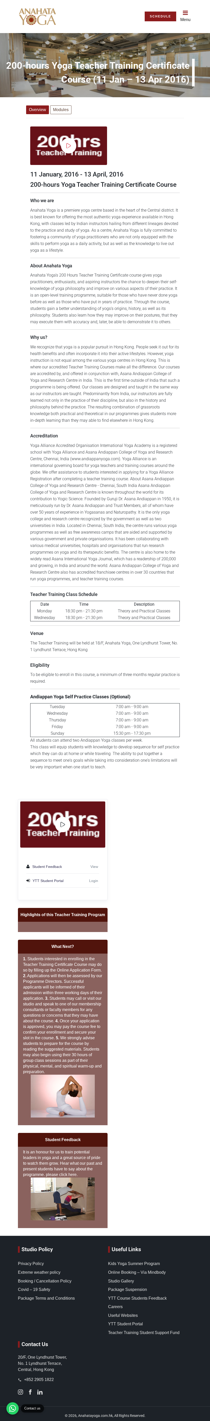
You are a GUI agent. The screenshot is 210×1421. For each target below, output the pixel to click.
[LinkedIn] (40, 1391)
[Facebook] (30, 1391)
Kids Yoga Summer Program (134, 1263)
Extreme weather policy (39, 1272)
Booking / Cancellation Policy (44, 1281)
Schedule (160, 16)
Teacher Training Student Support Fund (144, 1332)
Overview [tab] (37, 109)
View (94, 867)
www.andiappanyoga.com (95, 458)
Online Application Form (79, 970)
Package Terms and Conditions (46, 1298)
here (72, 1174)
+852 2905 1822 (38, 1379)
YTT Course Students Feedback (137, 1298)
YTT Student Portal (125, 1324)
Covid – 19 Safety (34, 1289)
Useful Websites (123, 1315)
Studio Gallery (121, 1281)
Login (93, 881)
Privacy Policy (31, 1263)
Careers (115, 1307)
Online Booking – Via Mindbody (137, 1272)
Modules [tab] (61, 109)
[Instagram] (20, 1391)
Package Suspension (127, 1289)
